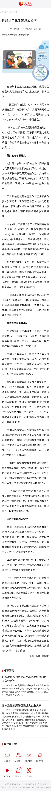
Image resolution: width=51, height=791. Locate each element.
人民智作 (28, 776)
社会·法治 (13, 12)
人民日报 (7, 761)
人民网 (3, 12)
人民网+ (18, 761)
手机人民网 (28, 761)
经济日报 (37, 29)
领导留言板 (39, 761)
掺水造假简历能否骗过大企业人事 (21, 705)
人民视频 (7, 776)
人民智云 (18, 776)
